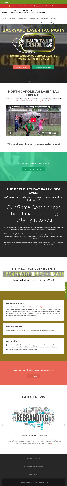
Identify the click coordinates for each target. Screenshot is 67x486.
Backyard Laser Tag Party (23, 10)
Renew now (37, 6)
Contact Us (44, 18)
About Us (12, 18)
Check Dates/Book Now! (43, 67)
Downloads (44, 23)
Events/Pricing (22, 18)
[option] (33, 424)
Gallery (52, 23)
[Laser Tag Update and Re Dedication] (33, 418)
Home (5, 18)
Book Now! (33, 376)
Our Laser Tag (34, 18)
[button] (3, 425)
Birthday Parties (21, 67)
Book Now (53, 18)
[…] (51, 443)
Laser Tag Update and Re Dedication (33, 436)
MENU (7, 2)
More (57, 23)
